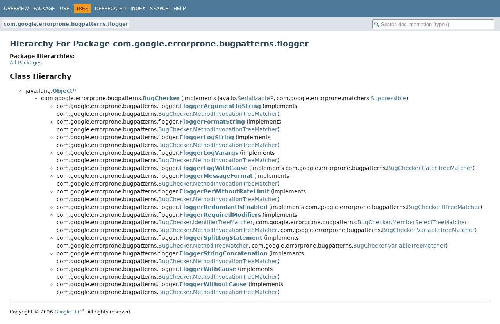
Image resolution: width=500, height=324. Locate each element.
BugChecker (161, 98)
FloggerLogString (206, 137)
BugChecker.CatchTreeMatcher (430, 168)
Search (159, 8)
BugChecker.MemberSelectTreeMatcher (412, 222)
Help (179, 8)
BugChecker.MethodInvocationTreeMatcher (217, 114)
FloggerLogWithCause (213, 168)
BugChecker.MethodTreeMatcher (203, 246)
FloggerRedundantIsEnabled (223, 207)
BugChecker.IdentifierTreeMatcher (205, 222)
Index (137, 8)
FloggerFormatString (212, 122)
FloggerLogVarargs (208, 153)
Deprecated (110, 8)
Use (65, 8)
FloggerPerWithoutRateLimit (224, 191)
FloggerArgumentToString (220, 106)
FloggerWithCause (207, 269)
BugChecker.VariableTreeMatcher (428, 230)
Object (62, 91)
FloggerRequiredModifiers (220, 215)
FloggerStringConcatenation (223, 253)
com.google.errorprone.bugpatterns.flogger (66, 24)
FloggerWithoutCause (213, 284)
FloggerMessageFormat (216, 176)
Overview (16, 8)
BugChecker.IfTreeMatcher (443, 207)
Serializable (254, 98)
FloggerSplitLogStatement (220, 238)
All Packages (26, 63)
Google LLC (68, 312)
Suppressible (388, 98)
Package (44, 8)
